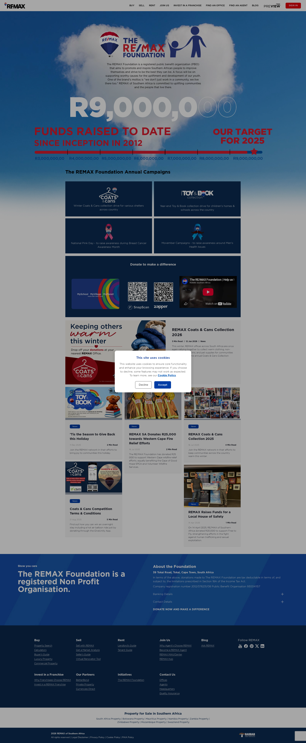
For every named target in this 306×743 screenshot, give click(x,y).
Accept (162, 385)
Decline (143, 385)
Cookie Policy (167, 375)
